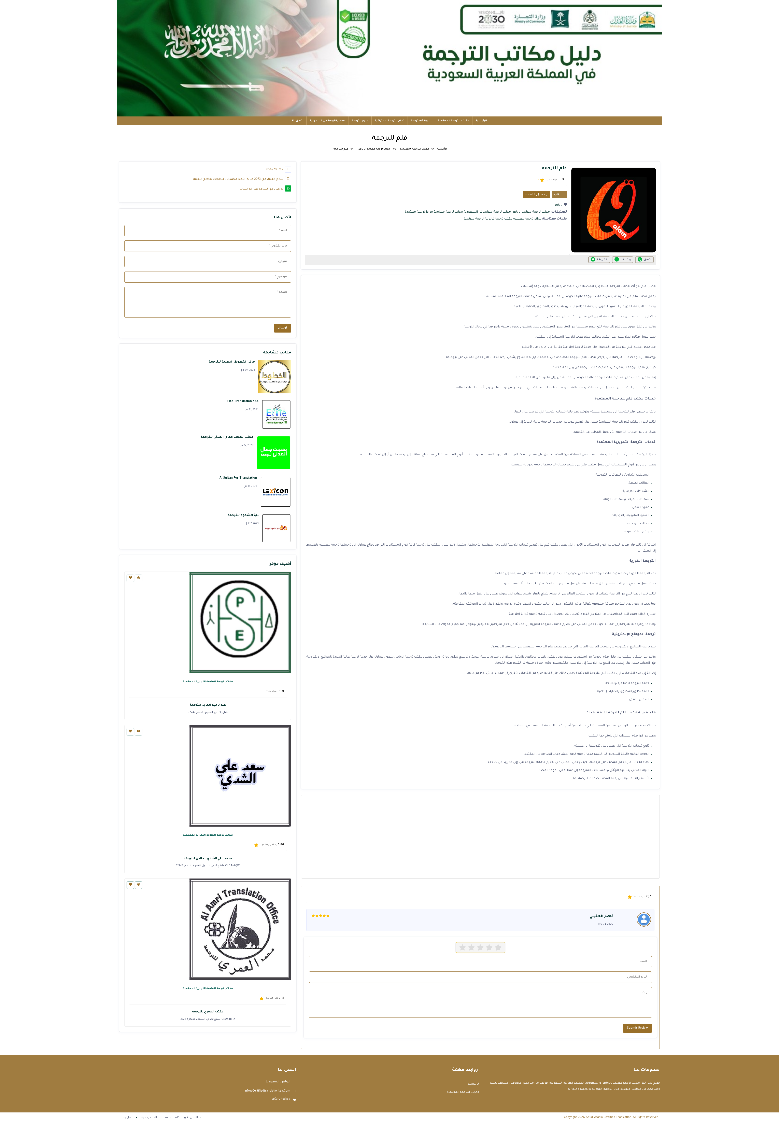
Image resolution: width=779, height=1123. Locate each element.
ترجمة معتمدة (474, 219)
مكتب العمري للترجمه (207, 1012)
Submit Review (637, 1028)
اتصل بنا (297, 121)
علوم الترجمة (360, 121)
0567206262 (275, 169)
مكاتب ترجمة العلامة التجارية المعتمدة (208, 681)
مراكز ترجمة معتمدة (419, 212)
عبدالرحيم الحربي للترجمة (208, 705)
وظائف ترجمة (419, 121)
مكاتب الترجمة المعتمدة (453, 121)
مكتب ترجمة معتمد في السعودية (487, 212)
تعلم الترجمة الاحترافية (390, 121)
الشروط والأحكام (186, 1117)
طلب (557, 194)
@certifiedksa (281, 1099)
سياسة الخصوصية (154, 1117)
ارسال (282, 328)
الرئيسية (481, 121)
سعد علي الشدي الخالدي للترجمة (208, 858)
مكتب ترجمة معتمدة (448, 212)
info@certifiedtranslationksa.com (267, 1091)
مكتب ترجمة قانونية (498, 219)
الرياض (558, 205)
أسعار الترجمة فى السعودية (327, 121)
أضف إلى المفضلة (535, 194)
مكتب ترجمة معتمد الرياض (374, 149)
